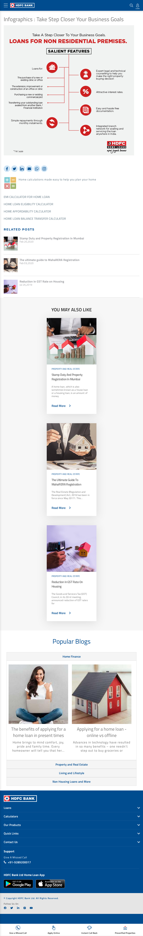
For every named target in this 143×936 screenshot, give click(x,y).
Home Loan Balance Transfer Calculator (35, 218)
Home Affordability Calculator (27, 211)
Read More (59, 406)
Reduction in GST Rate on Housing (42, 281)
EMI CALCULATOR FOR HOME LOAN (27, 197)
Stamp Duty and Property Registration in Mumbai (52, 238)
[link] (5, 908)
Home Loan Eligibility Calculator (28, 204)
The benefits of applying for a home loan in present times (38, 732)
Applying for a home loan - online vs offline (102, 732)
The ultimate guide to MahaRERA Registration (50, 260)
